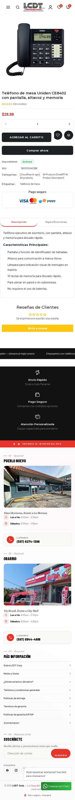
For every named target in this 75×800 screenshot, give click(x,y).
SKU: (4, 168)
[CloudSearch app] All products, (30, 176)
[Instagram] (16, 770)
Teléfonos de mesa (30, 183)
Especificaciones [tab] (56, 222)
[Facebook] (7, 770)
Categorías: (9, 174)
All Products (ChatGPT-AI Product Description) (55, 176)
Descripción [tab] (18, 222)
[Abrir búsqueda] (17, 7)
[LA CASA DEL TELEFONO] (34, 7)
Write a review (37, 328)
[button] (7, 103)
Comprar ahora (37, 150)
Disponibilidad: (10, 161)
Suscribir (61, 755)
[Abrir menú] (8, 7)
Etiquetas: (8, 184)
